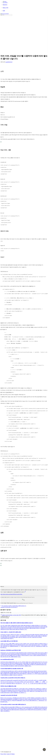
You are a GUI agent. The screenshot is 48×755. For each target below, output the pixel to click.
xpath (7, 62)
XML (9, 62)
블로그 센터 (5, 7)
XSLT (11, 62)
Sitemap (13, 753)
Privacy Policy (3, 753)
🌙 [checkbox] (44, 749)
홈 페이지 (5, 4)
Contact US (8, 753)
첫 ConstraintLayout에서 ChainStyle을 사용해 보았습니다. (14, 605)
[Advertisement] (5, 34)
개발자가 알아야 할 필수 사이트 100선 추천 (11, 615)
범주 (4, 10)
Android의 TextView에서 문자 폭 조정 (8, 607)
